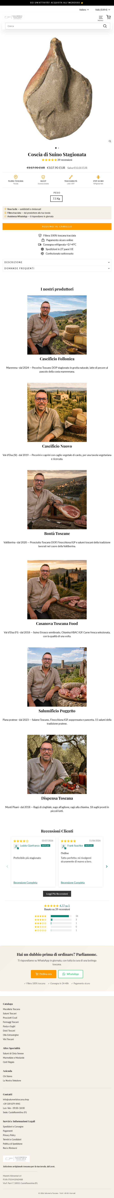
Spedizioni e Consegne (13, 1126)
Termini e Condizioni (12, 1139)
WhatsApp (73, 973)
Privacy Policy (9, 1135)
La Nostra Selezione (12, 1080)
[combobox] (57, 26)
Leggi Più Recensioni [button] (57, 893)
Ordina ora (45, 973)
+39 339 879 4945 (11, 1104)
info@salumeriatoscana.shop (16, 1099)
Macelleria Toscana (11, 1009)
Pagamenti (8, 1131)
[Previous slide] (7, 866)
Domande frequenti (19, 268)
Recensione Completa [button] (25, 882)
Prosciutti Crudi (10, 1017)
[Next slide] (106, 866)
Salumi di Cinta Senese (13, 1053)
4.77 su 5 (65, 905)
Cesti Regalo (8, 1062)
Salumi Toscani (9, 1013)
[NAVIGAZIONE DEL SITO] (101, 17)
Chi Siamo (7, 1076)
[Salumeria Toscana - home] (16, 1159)
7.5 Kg (56, 198)
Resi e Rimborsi (10, 1148)
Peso (57, 192)
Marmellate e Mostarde (13, 1057)
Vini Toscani (8, 1039)
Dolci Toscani (9, 1030)
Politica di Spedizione (12, 1143)
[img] (21, 841)
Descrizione (13, 262)
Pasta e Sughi (9, 1026)
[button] (49, 159)
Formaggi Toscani (11, 1022)
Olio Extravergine (11, 1035)
